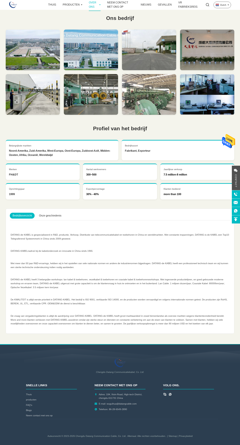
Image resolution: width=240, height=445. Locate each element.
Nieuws (146, 4)
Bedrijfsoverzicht (22, 215)
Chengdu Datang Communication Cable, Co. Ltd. (101, 436)
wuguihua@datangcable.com (122, 403)
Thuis (52, 4)
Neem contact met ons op (39, 415)
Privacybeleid (186, 436)
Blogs (29, 410)
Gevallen (165, 4)
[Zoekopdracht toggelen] (207, 5)
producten (31, 399)
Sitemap (172, 436)
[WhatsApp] (170, 395)
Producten (71, 4)
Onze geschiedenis (50, 215)
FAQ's (29, 405)
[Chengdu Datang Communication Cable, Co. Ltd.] (27, 5)
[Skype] (165, 395)
